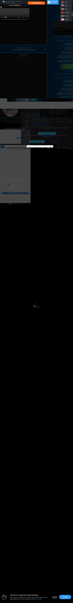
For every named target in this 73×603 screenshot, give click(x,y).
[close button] (1, 7)
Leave (54, 597)
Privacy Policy (38, 599)
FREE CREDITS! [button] (36, 3)
